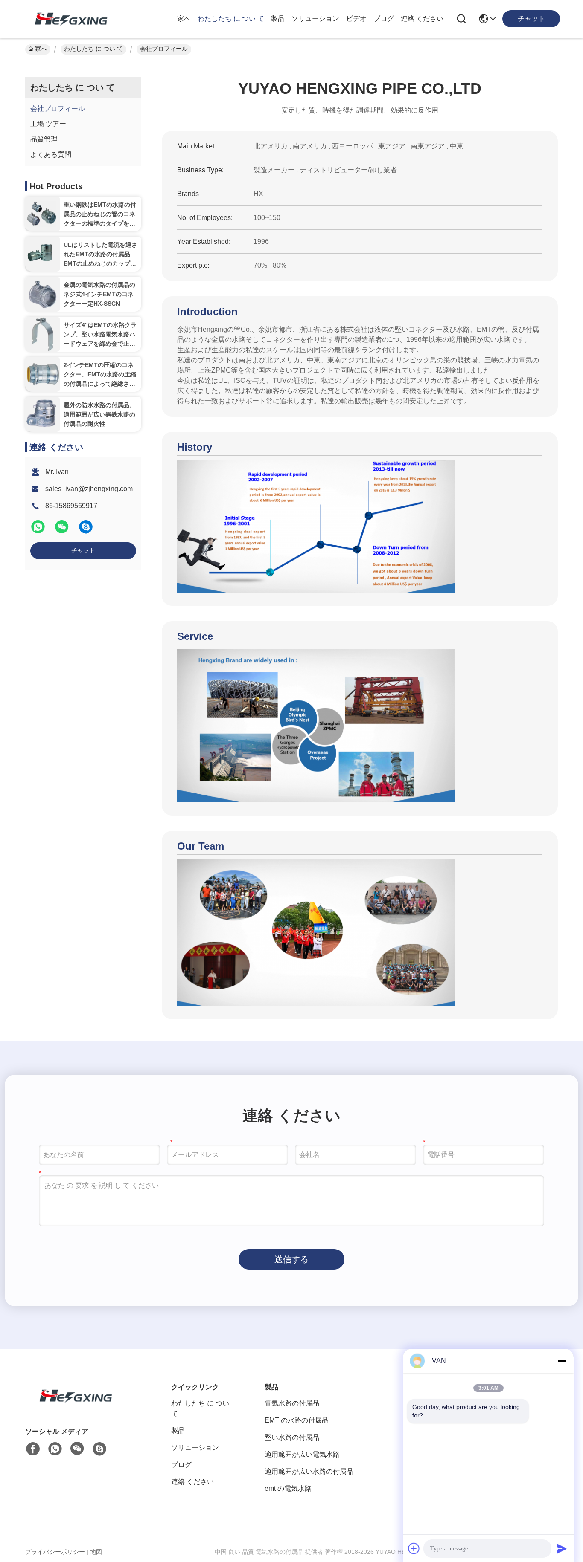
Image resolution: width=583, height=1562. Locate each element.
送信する (291, 1259)
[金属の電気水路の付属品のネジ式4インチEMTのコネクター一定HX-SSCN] (42, 294)
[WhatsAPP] (38, 530)
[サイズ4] (42, 334)
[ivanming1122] (99, 1449)
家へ (184, 18)
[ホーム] (72, 1406)
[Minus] (562, 1361)
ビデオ (356, 18)
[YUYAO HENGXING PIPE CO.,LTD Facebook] (33, 1449)
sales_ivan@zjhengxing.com (89, 488)
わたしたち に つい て (231, 18)
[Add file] (414, 1548)
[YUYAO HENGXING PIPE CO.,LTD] (67, 19)
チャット (83, 550)
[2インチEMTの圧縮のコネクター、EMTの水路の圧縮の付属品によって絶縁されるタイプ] (42, 374)
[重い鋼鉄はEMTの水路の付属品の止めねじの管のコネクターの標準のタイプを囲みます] (42, 214)
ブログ (383, 18)
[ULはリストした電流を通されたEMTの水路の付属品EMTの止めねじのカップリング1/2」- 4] (42, 254)
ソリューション (315, 18)
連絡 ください (422, 18)
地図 (96, 1551)
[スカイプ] (85, 530)
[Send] (561, 1548)
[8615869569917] (55, 1449)
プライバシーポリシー (55, 1551)
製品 (278, 18)
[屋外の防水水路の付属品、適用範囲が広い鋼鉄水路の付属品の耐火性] (42, 414)
